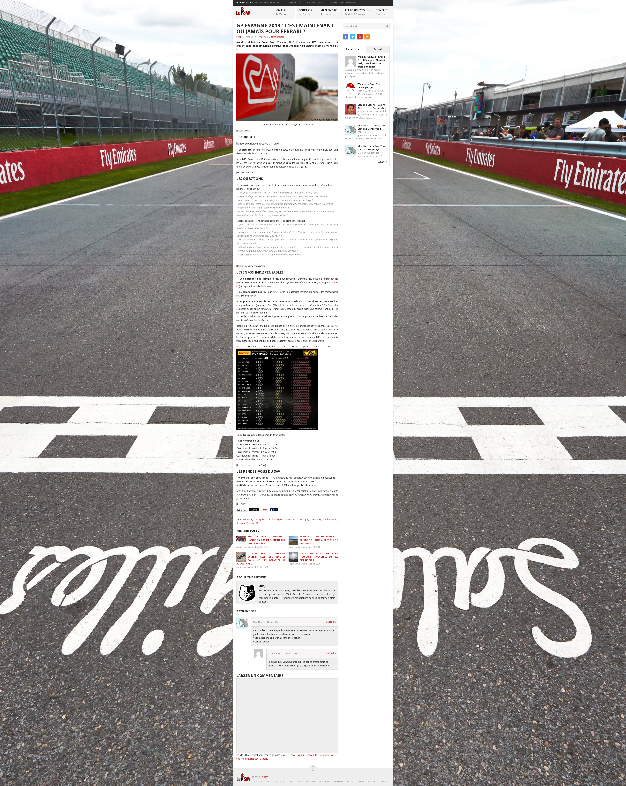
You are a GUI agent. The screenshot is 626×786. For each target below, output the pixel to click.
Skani (360, 781)
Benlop (258, 781)
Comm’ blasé (293, 3)
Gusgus (310, 781)
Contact (382, 12)
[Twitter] (352, 36)
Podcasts (305, 12)
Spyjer (371, 781)
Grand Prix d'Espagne (296, 519)
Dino (291, 781)
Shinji (238, 37)
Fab (300, 781)
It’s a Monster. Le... (314, 3)
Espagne (259, 519)
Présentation (330, 519)
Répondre (331, 622)
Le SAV (264, 777)
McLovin (324, 781)
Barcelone (247, 519)
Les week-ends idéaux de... (343, 3)
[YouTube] (360, 36)
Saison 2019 (253, 523)
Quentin (338, 781)
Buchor (280, 781)
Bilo (269, 781)
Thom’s (383, 781)
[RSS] (367, 36)
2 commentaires (276, 37)
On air (283, 12)
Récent (378, 49)
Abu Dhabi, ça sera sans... (268, 3)
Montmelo (316, 519)
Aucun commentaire (245, 547)
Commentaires (354, 49)
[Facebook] (345, 36)
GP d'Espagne (274, 519)
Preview (262, 37)
